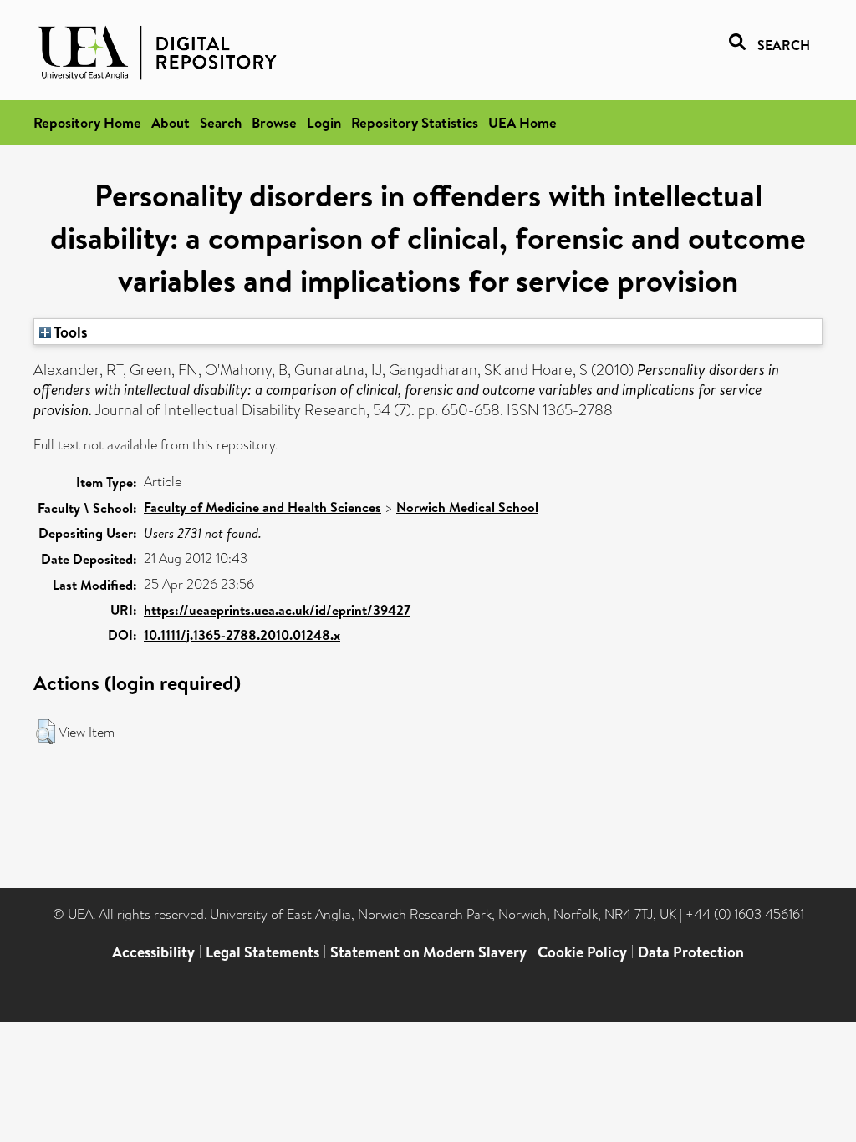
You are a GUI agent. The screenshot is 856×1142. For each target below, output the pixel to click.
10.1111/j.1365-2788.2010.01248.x (242, 635)
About (170, 122)
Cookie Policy (582, 952)
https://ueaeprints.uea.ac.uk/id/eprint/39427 (277, 610)
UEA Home (522, 122)
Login (324, 122)
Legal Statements (262, 952)
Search (221, 122)
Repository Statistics (414, 122)
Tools (69, 332)
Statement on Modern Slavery (428, 952)
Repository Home (87, 122)
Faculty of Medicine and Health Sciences (262, 507)
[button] (45, 731)
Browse (274, 122)
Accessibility (153, 952)
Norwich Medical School (467, 507)
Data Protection (691, 952)
